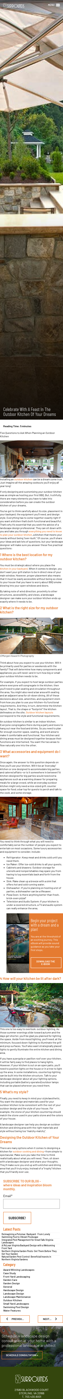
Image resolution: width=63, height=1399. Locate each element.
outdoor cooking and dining (28, 1151)
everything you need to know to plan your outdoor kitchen (31, 533)
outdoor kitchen (23, 479)
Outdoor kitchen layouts (39, 712)
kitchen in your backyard (14, 568)
